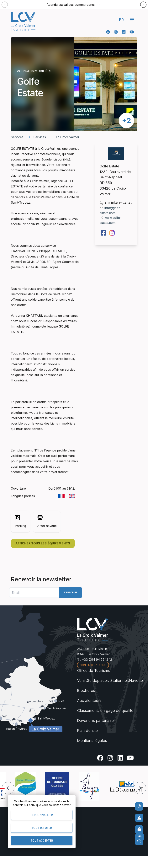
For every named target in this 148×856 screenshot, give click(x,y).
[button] (98, 4)
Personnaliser (42, 815)
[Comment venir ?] (139, 806)
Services (17, 137)
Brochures (86, 690)
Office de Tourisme (93, 670)
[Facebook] (108, 31)
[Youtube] (132, 31)
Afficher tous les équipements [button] (42, 543)
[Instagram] (116, 31)
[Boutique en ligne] (139, 829)
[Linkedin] (124, 31)
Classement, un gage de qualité (105, 710)
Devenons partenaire (95, 720)
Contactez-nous (93, 665)
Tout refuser (41, 827)
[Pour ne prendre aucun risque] (139, 818)
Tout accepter (41, 840)
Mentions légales (92, 740)
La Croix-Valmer (67, 137)
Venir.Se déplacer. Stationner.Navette (110, 680)
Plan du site (87, 730)
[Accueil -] (23, 21)
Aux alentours (89, 700)
